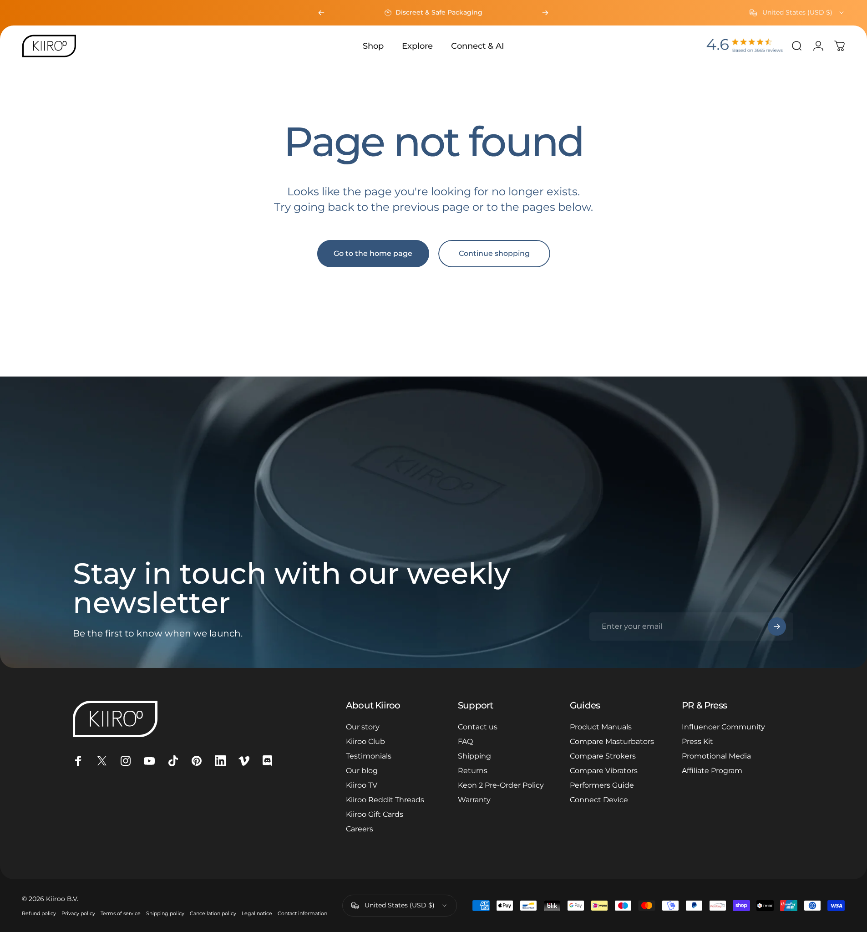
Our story (363, 727)
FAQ (465, 741)
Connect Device (599, 799)
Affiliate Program (712, 770)
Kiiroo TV (361, 785)
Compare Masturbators (612, 741)
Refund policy (39, 913)
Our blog (362, 770)
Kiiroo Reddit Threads (385, 799)
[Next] (545, 12)
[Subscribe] (777, 626)
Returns (472, 770)
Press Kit (697, 741)
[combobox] (797, 12)
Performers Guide (602, 785)
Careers (359, 829)
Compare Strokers (603, 756)
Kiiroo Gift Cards (374, 814)
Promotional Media (716, 756)
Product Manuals (601, 727)
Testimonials (368, 756)
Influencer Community (723, 727)
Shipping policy (165, 913)
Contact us (477, 727)
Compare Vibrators (604, 770)
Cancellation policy (213, 913)
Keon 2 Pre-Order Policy (501, 785)
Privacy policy (78, 913)
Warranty (474, 799)
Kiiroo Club (365, 741)
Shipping (474, 756)
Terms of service (121, 913)
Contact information (302, 913)
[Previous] (321, 12)
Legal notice (257, 913)
